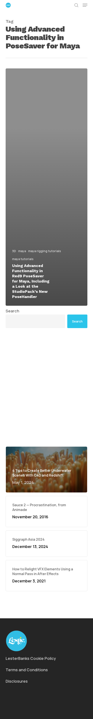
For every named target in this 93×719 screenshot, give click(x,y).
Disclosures (17, 681)
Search (12, 310)
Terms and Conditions (27, 669)
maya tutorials (23, 259)
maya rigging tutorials (44, 251)
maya (22, 251)
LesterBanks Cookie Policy (31, 658)
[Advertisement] (46, 387)
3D (14, 251)
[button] (85, 5)
